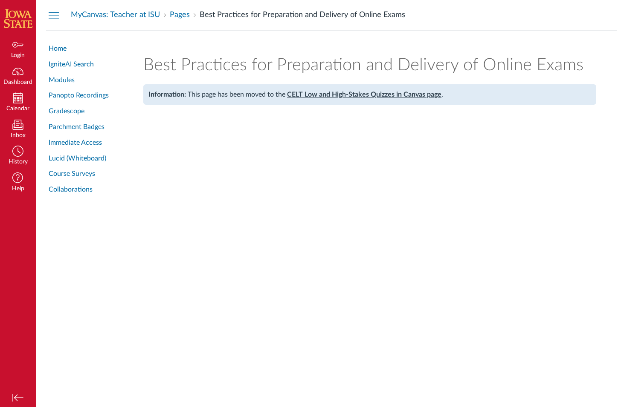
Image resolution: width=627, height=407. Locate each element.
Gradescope (66, 111)
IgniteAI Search (71, 64)
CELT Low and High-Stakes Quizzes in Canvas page (364, 94)
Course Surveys (72, 173)
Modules (62, 80)
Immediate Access (75, 142)
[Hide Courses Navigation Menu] (53, 15)
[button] (18, 156)
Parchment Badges (76, 126)
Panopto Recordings (79, 95)
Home (58, 48)
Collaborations (71, 189)
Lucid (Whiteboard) (77, 158)
